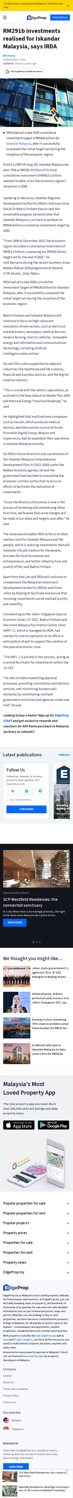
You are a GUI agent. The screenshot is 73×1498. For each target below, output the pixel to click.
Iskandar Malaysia (18, 143)
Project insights (23, 1340)
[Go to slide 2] (37, 942)
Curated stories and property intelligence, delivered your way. (33, 5)
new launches (31, 1356)
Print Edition (60, 17)
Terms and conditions (15, 1389)
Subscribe (26, 809)
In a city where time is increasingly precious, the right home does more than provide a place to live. (34, 913)
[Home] (36, 17)
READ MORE (15, 923)
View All (64, 755)
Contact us (9, 1402)
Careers (7, 1376)
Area (6, 1340)
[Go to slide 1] (33, 942)
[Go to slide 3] (40, 942)
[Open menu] (4, 17)
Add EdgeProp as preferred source (26, 71)
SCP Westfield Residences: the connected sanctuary (30, 902)
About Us (8, 1382)
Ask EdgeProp (44, 1336)
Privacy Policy (11, 1396)
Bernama (9, 55)
